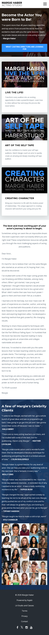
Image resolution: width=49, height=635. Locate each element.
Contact (24, 621)
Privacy (25, 616)
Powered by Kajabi (24, 600)
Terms (24, 611)
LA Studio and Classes (24, 605)
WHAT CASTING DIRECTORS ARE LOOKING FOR (24, 47)
